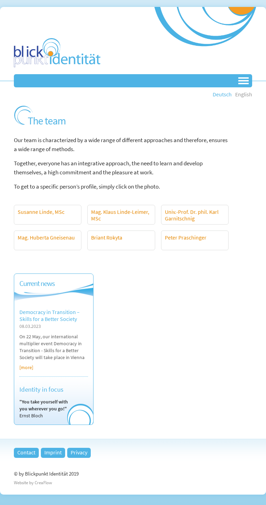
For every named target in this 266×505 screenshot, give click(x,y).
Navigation (243, 80)
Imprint (53, 452)
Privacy (79, 452)
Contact (26, 452)
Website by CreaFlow (33, 483)
